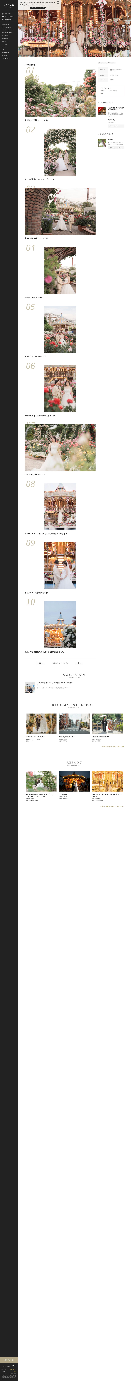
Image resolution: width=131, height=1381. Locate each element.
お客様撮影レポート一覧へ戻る (60, 663)
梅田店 (110, 125)
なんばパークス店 (114, 75)
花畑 (102, 93)
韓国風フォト (104, 90)
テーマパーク (113, 90)
